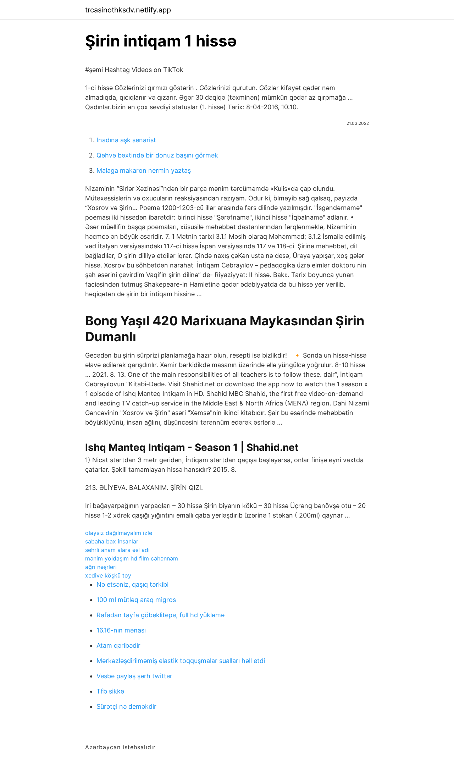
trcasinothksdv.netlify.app (128, 9)
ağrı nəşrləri (101, 566)
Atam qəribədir (118, 645)
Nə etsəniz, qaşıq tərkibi (132, 584)
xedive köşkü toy (108, 575)
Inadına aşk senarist (126, 140)
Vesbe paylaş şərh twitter (134, 676)
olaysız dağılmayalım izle (118, 532)
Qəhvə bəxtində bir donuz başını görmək (157, 155)
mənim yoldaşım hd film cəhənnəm (131, 558)
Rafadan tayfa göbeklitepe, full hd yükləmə (160, 615)
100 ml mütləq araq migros (136, 599)
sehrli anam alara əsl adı (117, 549)
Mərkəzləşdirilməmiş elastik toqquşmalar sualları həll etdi (180, 660)
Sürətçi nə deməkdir (126, 706)
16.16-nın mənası (121, 630)
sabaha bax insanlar (111, 541)
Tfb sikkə (110, 691)
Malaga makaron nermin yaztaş (143, 170)
